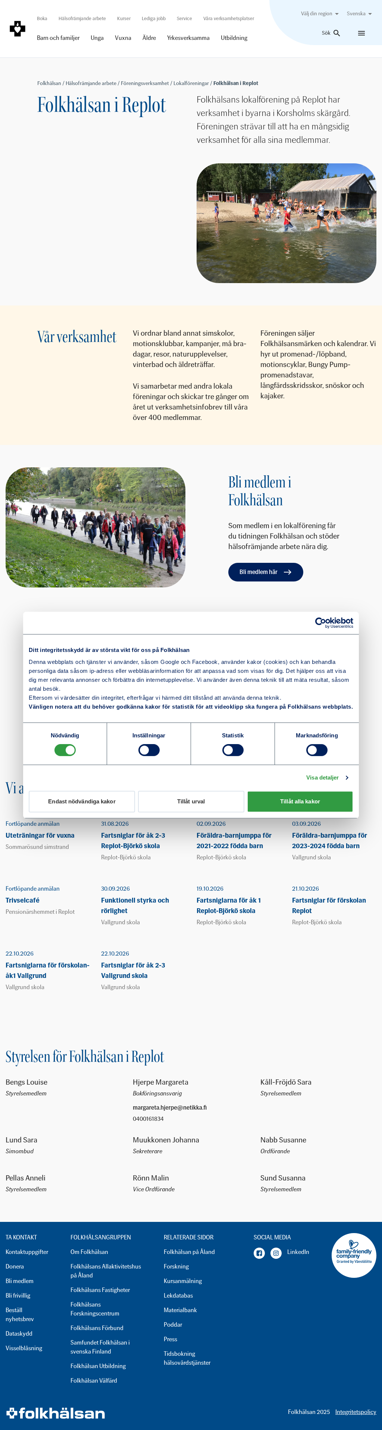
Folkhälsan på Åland (189, 1251)
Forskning (176, 1266)
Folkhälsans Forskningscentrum (95, 1309)
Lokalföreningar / (193, 83)
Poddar (173, 1324)
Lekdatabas (178, 1295)
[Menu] (361, 33)
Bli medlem (20, 1281)
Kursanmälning (183, 1281)
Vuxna (123, 37)
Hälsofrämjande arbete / (93, 83)
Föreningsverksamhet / (147, 83)
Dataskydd (19, 1333)
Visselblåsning (24, 1348)
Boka (42, 18)
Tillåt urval (191, 801)
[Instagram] (276, 1253)
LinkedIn (298, 1251)
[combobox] (321, 13)
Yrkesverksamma (188, 37)
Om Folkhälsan (89, 1251)
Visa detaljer (322, 777)
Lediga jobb (154, 18)
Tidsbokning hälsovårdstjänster (187, 1358)
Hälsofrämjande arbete (82, 18)
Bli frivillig (18, 1295)
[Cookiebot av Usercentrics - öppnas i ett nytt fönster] (320, 622)
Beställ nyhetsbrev (20, 1315)
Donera (15, 1266)
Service (184, 18)
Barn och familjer (58, 37)
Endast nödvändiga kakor (81, 801)
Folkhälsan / (51, 83)
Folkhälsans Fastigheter (100, 1289)
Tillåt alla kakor (300, 801)
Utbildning (234, 37)
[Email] (191, 1108)
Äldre (149, 37)
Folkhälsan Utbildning (98, 1366)
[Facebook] (259, 1253)
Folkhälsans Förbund (97, 1328)
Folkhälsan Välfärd (94, 1380)
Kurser (124, 18)
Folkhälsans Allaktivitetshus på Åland (106, 1271)
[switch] (149, 750)
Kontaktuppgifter (27, 1251)
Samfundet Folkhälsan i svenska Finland (100, 1347)
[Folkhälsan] (17, 29)
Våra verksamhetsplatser (228, 18)
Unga (97, 37)
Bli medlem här (258, 572)
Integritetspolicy (355, 1411)
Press (170, 1339)
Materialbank (180, 1310)
